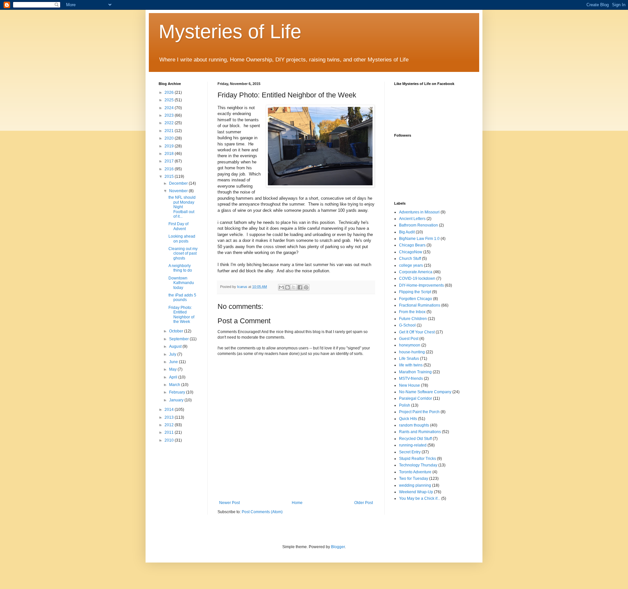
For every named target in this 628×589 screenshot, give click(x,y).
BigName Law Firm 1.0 (419, 238)
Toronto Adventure (415, 472)
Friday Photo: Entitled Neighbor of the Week (181, 314)
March (175, 384)
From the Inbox (412, 312)
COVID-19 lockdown (417, 278)
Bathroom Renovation (418, 225)
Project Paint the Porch (419, 412)
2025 (170, 100)
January (176, 400)
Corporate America (415, 272)
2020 (170, 138)
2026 (170, 92)
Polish (404, 405)
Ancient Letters (412, 218)
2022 (170, 123)
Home (297, 502)
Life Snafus (409, 358)
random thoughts (414, 425)
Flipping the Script (415, 292)
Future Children (413, 318)
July (173, 354)
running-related (413, 445)
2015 (170, 176)
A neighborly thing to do (180, 268)
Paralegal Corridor (415, 398)
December (179, 183)
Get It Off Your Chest (417, 332)
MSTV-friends (411, 378)
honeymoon (409, 345)
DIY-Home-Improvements (421, 285)
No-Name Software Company (425, 392)
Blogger (338, 547)
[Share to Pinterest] (306, 287)
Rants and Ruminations (420, 431)
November (179, 191)
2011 (170, 432)
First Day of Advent (178, 226)
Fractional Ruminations (419, 305)
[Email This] (281, 287)
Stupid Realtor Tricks (417, 458)
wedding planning (415, 485)
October (176, 331)
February (177, 392)
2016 (170, 169)
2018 (170, 153)
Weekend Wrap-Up (416, 492)
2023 (170, 115)
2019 (170, 146)
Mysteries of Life (230, 31)
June (174, 362)
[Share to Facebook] (300, 287)
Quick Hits (408, 418)
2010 (170, 440)
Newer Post (229, 502)
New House (409, 385)
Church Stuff (410, 258)
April (173, 377)
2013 (170, 417)
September (179, 339)
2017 (170, 161)
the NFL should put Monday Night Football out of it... (182, 207)
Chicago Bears (412, 245)
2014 (170, 409)
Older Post (363, 502)
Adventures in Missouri (419, 212)
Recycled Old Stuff (415, 438)
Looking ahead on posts (181, 238)
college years (411, 265)
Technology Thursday (418, 465)
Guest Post (408, 338)
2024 (170, 108)
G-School (407, 325)
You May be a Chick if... (419, 498)
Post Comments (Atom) (262, 512)
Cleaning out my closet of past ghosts (183, 253)
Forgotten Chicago (415, 298)
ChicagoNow (410, 252)
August (176, 346)
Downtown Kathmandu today (181, 283)
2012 (170, 425)
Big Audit (407, 232)
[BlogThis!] (287, 287)
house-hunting (412, 352)
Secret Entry (410, 452)
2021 (170, 130)
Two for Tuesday (413, 478)
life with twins (411, 365)
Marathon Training (415, 372)
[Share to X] (293, 287)
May (173, 369)
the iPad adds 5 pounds (182, 297)
